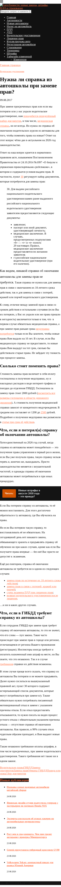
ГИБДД (28, 767)
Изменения (20, 59)
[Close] (1, 2)
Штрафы (12, 53)
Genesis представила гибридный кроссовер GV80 (33, 850)
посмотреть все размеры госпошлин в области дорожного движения (27, 398)
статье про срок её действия (18, 422)
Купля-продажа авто (18, 41)
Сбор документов (16, 773)
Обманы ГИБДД (37, 770)
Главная (11, 17)
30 (22, 176)
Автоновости (14, 20)
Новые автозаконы (17, 23)
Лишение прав (15, 38)
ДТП (9, 32)
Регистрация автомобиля (21, 44)
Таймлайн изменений (19, 56)
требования (6, 664)
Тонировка (13, 50)
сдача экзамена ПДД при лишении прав (30, 592)
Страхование (14, 47)
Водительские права (12, 767)
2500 (43, 412)
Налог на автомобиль (19, 26)
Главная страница (10, 65)
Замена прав (21, 770)
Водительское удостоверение (23, 35)
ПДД (10, 29)
